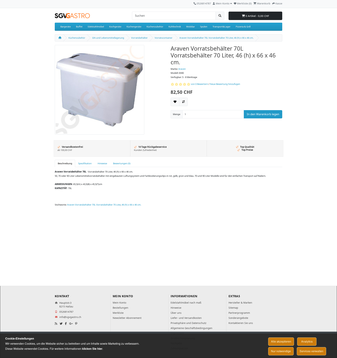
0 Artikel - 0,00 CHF (257, 16)
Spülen (203, 26)
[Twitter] (61, 323)
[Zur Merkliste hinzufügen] (175, 102)
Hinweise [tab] (102, 163)
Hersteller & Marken (240, 302)
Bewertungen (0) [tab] (121, 163)
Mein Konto (119, 302)
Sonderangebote (238, 318)
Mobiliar (190, 26)
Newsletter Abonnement (127, 318)
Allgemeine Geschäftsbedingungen (191, 328)
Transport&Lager (221, 26)
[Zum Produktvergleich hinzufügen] (183, 102)
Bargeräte (65, 26)
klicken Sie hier (92, 349)
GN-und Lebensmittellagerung (108, 37)
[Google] (71, 323)
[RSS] (56, 323)
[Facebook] (66, 323)
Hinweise (176, 307)
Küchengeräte (134, 26)
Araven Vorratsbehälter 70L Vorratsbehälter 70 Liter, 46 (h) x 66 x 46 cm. (216, 37)
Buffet (79, 26)
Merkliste (118, 312)
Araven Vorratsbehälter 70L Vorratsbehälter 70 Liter (94, 204)
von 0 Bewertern (199, 84)
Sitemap (233, 307)
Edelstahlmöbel (96, 26)
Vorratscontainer (163, 37)
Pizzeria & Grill (243, 26)
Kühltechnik (174, 26)
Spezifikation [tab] (85, 163)
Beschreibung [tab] (65, 163)
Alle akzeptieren (281, 341)
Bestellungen (120, 307)
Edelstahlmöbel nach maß (186, 302)
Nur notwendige (281, 351)
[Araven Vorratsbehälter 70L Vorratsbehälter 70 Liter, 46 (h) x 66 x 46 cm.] (99, 91)
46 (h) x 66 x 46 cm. (131, 204)
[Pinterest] (76, 323)
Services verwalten (311, 351)
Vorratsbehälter (139, 37)
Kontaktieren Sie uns (241, 323)
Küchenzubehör (155, 26)
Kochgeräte (115, 26)
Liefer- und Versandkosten (186, 318)
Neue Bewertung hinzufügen (225, 84)
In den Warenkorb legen (263, 114)
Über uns (176, 312)
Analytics (307, 341)
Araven (182, 68)
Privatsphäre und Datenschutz (188, 323)
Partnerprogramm (239, 312)
